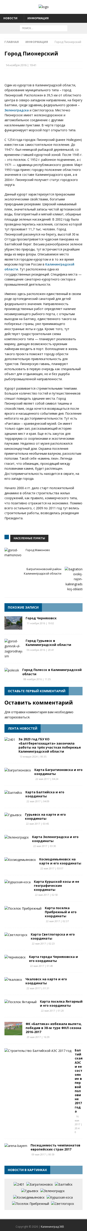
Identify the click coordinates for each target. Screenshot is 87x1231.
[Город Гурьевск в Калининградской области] (13, 649)
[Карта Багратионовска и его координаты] (17, 770)
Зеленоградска (16, 110)
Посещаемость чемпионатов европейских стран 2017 (55, 1147)
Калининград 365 (52, 1227)
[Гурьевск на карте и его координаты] (13, 815)
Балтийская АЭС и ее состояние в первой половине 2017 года (79, 1080)
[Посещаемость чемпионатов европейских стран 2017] (15, 1145)
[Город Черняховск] (13, 623)
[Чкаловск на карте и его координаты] (13, 979)
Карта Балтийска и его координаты (44, 794)
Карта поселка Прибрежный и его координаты (61, 912)
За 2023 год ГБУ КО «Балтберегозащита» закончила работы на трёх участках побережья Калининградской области (50, 745)
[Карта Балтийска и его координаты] (13, 792)
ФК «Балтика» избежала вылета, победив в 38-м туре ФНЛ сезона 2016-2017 (54, 1028)
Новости (10, 18)
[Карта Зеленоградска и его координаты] (16, 837)
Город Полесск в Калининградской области (52, 672)
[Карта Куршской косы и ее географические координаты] (17, 882)
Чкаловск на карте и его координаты (46, 981)
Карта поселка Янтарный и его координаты (61, 1003)
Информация (38, 18)
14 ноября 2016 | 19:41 (21, 65)
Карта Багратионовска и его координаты (58, 772)
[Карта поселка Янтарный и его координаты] (20, 1002)
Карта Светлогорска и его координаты (53, 936)
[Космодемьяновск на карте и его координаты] (20, 859)
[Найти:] (44, 28)
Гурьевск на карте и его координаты (45, 816)
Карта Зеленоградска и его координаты (55, 839)
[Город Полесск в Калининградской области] (11, 670)
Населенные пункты (29, 538)
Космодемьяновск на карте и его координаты (60, 861)
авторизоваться (16, 717)
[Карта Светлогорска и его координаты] (15, 934)
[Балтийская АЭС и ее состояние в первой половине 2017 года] (37, 1050)
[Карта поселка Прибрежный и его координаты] (22, 908)
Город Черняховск (41, 618)
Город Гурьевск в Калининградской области (48, 643)
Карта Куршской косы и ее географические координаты (56, 885)
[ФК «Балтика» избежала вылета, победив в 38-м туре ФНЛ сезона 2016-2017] (13, 1028)
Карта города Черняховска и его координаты (53, 959)
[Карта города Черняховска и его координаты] (15, 957)
